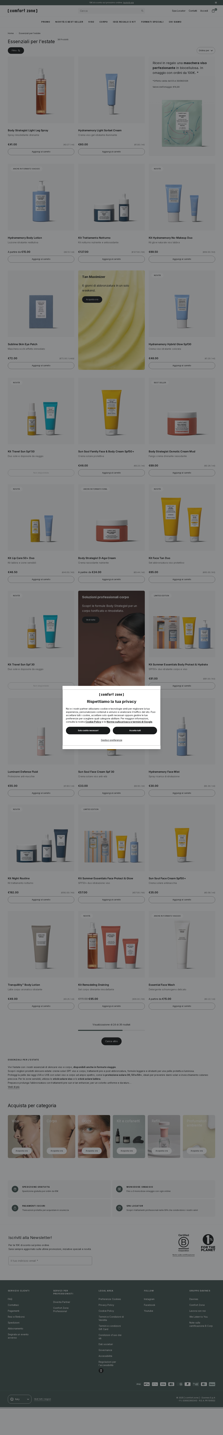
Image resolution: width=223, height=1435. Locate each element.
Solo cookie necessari (88, 730)
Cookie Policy (93, 721)
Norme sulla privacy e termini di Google (129, 721)
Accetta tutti (135, 730)
